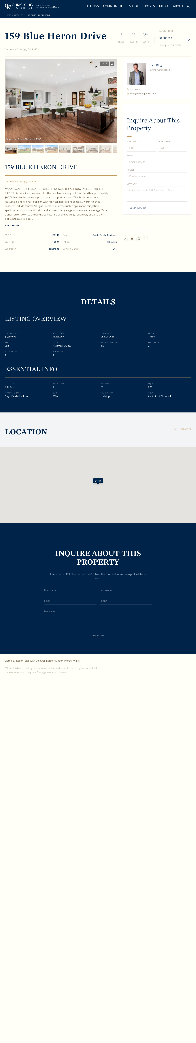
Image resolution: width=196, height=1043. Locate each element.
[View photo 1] (11, 149)
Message (132, 184)
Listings (92, 6)
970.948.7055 (136, 89)
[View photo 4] (51, 149)
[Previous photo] (12, 101)
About (178, 6)
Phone (130, 169)
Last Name (164, 141)
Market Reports (142, 6)
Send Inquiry (138, 207)
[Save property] (188, 39)
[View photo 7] (92, 149)
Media (164, 6)
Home (8, 15)
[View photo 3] (38, 149)
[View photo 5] (65, 149)
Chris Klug (155, 65)
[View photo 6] (78, 149)
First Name (133, 141)
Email (130, 155)
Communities (113, 6)
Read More (12, 225)
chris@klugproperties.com (143, 93)
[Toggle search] (188, 6)
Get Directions (181, 428)
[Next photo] (109, 101)
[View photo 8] (105, 149)
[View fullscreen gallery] (112, 64)
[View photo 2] (24, 149)
